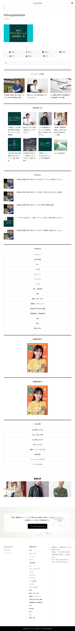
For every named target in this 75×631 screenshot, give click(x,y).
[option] (15, 489)
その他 (37, 269)
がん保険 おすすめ (37, 440)
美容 (37, 318)
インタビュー (37, 254)
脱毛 (37, 323)
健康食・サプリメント (37, 304)
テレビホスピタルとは (37, 526)
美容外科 (31, 608)
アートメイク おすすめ (37, 459)
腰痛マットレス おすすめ (37, 449)
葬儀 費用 (37, 454)
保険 (37, 294)
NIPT (30, 550)
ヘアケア (37, 284)
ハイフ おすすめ (37, 464)
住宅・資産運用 (37, 289)
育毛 (30, 611)
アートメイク (32, 553)
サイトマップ (7, 553)
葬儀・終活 (37, 328)
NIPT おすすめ (37, 444)
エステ (31, 560)
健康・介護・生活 (37, 299)
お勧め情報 (37, 259)
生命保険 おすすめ (37, 430)
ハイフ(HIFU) (32, 581)
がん (37, 264)
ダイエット (37, 274)
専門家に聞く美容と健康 (37, 308)
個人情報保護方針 (8, 547)
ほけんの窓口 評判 (37, 435)
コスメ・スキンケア (34, 569)
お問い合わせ (7, 550)
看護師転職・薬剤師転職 (37, 313)
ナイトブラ (37, 279)
